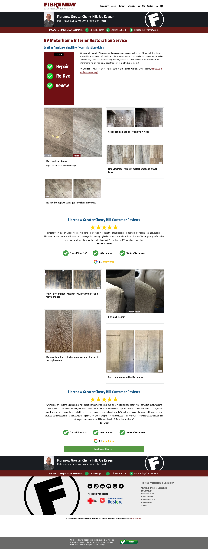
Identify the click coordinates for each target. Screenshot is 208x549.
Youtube (108, 486)
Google (115, 486)
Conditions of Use (147, 494)
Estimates (131, 6)
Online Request (97, 30)
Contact (150, 6)
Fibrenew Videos (147, 497)
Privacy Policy (146, 491)
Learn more (74, 544)
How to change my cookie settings (92, 544)
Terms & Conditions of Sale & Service (154, 488)
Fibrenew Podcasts (148, 500)
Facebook (90, 486)
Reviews (122, 6)
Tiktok (121, 486)
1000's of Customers (135, 253)
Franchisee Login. (136, 518)
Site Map (144, 505)
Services (103, 6)
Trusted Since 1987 (78, 253)
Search (157, 6)
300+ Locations (107, 253)
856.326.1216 (120, 30)
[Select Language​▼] (161, 6)
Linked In (102, 486)
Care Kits (141, 6)
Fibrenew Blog (146, 503)
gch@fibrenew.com (149, 30)
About (113, 6)
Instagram (96, 486)
